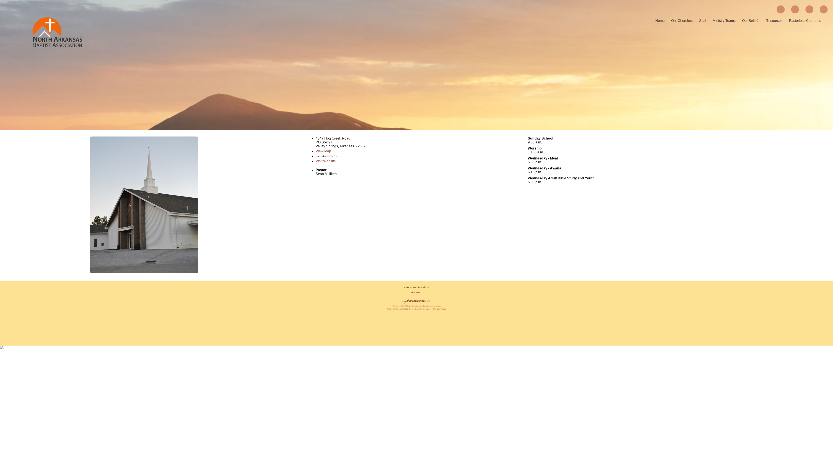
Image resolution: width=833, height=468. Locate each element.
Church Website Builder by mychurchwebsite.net (409, 309)
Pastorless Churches (805, 21)
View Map (323, 151)
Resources (774, 21)
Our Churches (682, 21)
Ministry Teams (724, 21)
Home (660, 21)
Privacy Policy (439, 309)
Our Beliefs (750, 21)
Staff (702, 21)
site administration (416, 287)
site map (416, 292)
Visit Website (326, 161)
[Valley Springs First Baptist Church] (144, 272)
